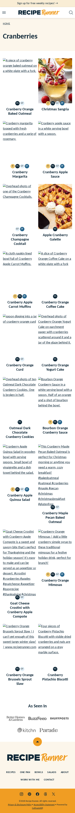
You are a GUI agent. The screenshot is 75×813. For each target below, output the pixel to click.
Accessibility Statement (44, 805)
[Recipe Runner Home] (39, 12)
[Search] (71, 13)
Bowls (39, 772)
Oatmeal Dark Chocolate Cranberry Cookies (20, 432)
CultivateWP (37, 808)
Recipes (11, 772)
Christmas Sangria (55, 109)
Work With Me (30, 779)
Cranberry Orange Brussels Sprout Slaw (19, 679)
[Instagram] (21, 794)
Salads (51, 772)
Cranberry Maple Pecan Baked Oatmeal (55, 518)
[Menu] (4, 13)
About (65, 772)
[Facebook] (37, 794)
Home (6, 23)
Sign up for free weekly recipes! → (37, 3)
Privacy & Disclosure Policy (19, 805)
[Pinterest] (29, 794)
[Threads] (46, 794)
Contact (49, 779)
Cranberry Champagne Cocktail (20, 239)
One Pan (25, 772)
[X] (54, 794)
